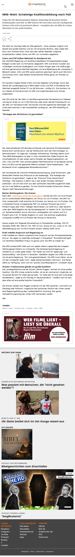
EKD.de (42, 529)
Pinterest (5, 537)
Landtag (29, 308)
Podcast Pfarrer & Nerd (13, 513)
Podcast (23, 534)
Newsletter (24, 529)
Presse (32, 551)
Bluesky (4, 540)
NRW (40, 308)
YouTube (4, 534)
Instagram (5, 532)
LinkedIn (4, 545)
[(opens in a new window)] (36, 131)
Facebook (5, 529)
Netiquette (25, 551)
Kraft (35, 308)
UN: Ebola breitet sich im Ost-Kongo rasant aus (33, 421)
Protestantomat (26, 532)
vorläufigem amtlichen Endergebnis (27, 196)
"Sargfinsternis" (11, 516)
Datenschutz (40, 551)
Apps (22, 537)
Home (4, 39)
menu (3, 4)
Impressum (50, 551)
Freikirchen (43, 537)
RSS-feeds (24, 526)
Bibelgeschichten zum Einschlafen (24, 466)
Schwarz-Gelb (19, 308)
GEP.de (42, 526)
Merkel (4, 308)
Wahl (10, 308)
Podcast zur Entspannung (14, 463)
